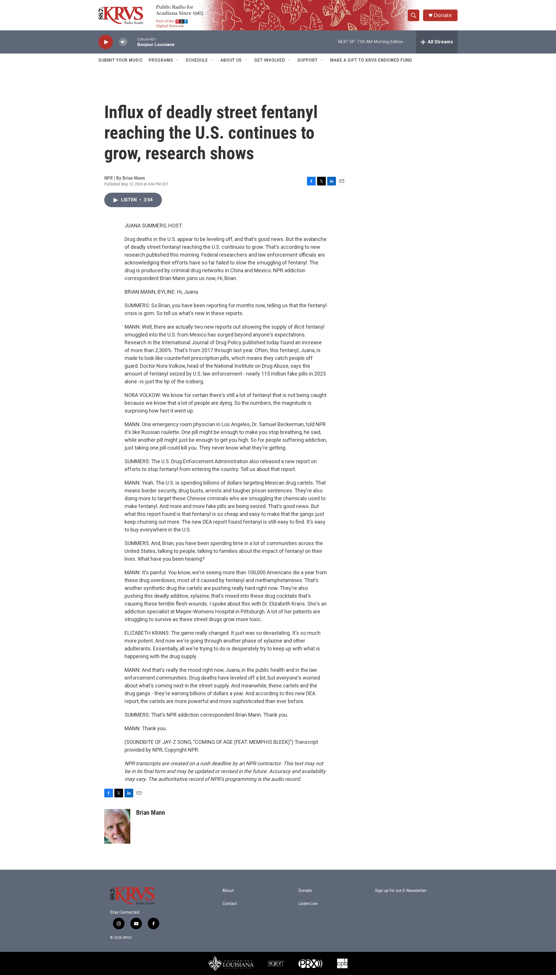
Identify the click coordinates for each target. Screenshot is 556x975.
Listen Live (308, 904)
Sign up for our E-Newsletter (401, 890)
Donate (443, 15)
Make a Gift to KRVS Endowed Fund (371, 60)
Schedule (197, 60)
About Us (231, 60)
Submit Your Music (120, 60)
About (228, 890)
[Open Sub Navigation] (177, 60)
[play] (105, 42)
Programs (161, 60)
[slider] (132, 42)
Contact (229, 904)
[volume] (123, 42)
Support (307, 60)
